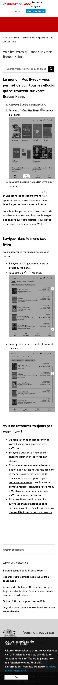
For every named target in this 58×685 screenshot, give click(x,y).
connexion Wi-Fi (33, 224)
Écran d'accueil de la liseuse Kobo (23, 570)
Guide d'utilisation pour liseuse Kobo (24, 601)
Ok (16, 677)
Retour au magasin (37, 4)
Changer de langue (35, 11)
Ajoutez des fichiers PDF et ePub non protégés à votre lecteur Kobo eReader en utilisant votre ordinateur (29, 591)
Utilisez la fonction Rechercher (27, 439)
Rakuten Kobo (12, 37)
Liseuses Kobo (28, 37)
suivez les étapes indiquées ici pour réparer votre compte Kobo (28, 478)
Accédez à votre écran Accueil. (27, 104)
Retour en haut (12, 549)
